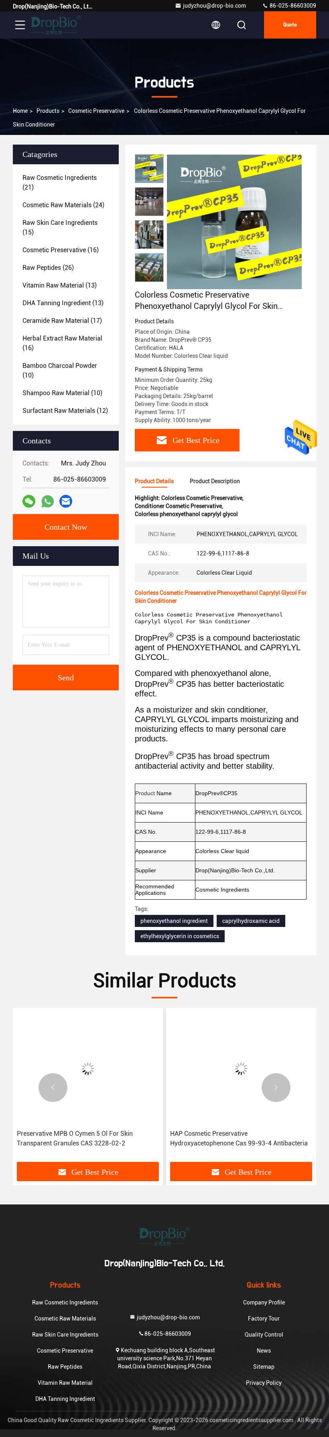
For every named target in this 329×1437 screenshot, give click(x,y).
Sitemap (263, 1367)
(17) (62, 321)
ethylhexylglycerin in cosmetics (179, 936)
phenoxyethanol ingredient (174, 921)
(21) (59, 182)
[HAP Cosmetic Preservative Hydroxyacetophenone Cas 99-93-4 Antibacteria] (241, 1069)
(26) (48, 267)
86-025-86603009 (292, 5)
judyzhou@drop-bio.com (214, 5)
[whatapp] (47, 501)
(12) (65, 410)
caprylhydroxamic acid (251, 921)
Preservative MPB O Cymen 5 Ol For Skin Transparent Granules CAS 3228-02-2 (75, 1138)
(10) (59, 370)
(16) (60, 250)
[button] (149, 278)
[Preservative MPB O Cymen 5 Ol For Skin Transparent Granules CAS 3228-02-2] (88, 1069)
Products (48, 111)
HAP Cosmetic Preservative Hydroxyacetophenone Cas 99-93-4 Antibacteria (239, 1138)
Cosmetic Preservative (96, 111)
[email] (66, 501)
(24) (63, 205)
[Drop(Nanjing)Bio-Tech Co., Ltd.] (55, 25)
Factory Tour (264, 1318)
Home (20, 111)
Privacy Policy (264, 1383)
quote (290, 25)
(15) (59, 227)
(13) (59, 285)
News (264, 1350)
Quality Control (264, 1334)
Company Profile (264, 1302)
